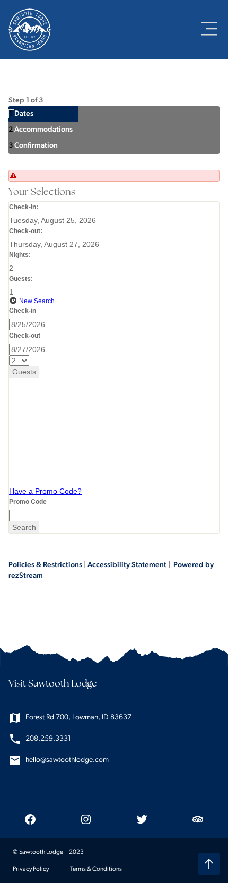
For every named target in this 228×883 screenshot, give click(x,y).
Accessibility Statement (126, 565)
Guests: (21, 278)
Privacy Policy (31, 869)
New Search (37, 301)
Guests (24, 371)
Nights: (20, 255)
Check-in (22, 310)
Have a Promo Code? (45, 491)
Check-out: (25, 231)
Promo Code (28, 501)
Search (24, 527)
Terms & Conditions (96, 869)
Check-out (24, 335)
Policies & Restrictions (45, 565)
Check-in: (23, 207)
